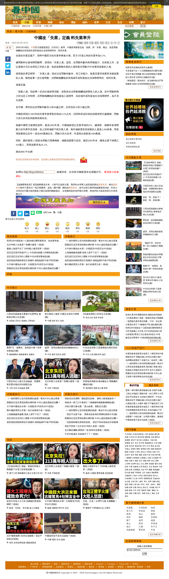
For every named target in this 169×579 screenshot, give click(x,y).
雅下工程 (13, 473)
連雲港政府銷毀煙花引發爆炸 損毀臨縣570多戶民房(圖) (33, 260)
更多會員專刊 (155, 87)
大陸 (26, 22)
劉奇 (130, 490)
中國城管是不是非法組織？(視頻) (60, 536)
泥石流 (58, 354)
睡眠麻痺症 (23, 354)
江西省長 (31, 321)
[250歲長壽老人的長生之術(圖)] (100, 293)
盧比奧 (156, 434)
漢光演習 (140, 437)
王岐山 (127, 449)
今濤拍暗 (143, 508)
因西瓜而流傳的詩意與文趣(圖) (139, 67)
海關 (154, 481)
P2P (146, 470)
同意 (156, 6)
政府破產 (109, 473)
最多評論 (134, 385)
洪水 (136, 443)
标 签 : (9, 47)
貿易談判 (158, 449)
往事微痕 (135, 458)
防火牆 (127, 473)
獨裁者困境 (31, 543)
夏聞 (153, 514)
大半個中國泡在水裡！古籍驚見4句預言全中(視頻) (30, 264)
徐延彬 (12, 321)
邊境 (53, 354)
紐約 (85, 22)
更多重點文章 (155, 300)
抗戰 (135, 487)
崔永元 (143, 452)
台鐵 (152, 437)
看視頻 (121, 567)
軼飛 (128, 514)
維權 (132, 473)
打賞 (91, 43)
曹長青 (142, 530)
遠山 (141, 514)
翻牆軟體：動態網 (135, 567)
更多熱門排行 (155, 380)
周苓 (128, 517)
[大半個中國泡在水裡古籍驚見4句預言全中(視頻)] (62, 480)
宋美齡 (151, 487)
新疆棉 (127, 443)
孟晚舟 (133, 449)
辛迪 (153, 530)
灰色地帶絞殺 (20, 543)
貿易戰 (127, 440)
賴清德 (151, 434)
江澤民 (137, 452)
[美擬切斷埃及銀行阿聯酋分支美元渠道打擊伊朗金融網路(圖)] (134, 254)
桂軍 (130, 487)
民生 (143, 484)
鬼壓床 (31, 354)
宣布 (15, 388)
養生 (126, 496)
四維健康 (130, 530)
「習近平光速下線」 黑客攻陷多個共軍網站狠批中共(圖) (91, 414)
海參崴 (135, 467)
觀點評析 (26, 26)
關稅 (138, 449)
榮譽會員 (102, 184)
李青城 (154, 523)
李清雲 (100, 318)
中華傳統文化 (98, 508)
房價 (126, 470)
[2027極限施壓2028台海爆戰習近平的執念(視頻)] (24, 514)
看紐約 (92, 567)
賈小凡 (129, 511)
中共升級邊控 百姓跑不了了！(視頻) (81, 434)
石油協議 (21, 388)
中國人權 (48, 26)
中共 (87, 354)
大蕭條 (93, 473)
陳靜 (141, 517)
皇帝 (139, 490)
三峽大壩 (153, 440)
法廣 (149, 458)
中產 (130, 467)
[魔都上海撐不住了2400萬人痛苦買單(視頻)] (100, 445)
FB (160, 458)
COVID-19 (133, 437)
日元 (142, 464)
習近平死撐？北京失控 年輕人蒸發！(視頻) (85, 426)
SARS (140, 478)
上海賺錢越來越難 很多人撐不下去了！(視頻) (86, 252)
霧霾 (150, 470)
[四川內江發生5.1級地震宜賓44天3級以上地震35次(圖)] (134, 277)
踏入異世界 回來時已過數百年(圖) (140, 77)
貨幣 (157, 461)
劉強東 (155, 467)
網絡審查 (155, 473)
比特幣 (133, 464)
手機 (135, 493)
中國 (7, 51)
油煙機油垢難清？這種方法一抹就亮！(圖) (144, 360)
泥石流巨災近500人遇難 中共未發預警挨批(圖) (28, 256)
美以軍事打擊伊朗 (134, 139)
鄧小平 (157, 487)
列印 (102, 43)
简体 (86, 43)
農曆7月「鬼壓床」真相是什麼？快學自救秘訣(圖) (153, 269)
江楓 (141, 526)
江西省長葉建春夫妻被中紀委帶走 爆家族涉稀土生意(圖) (153, 212)
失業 (49, 388)
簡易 (153, 508)
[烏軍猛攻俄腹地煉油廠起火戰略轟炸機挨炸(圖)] (100, 360)
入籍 (135, 484)
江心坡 (135, 478)
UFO (144, 446)
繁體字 (88, 508)
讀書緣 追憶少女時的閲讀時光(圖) (140, 84)
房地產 (151, 464)
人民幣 (127, 464)
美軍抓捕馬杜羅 (133, 147)
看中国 (27, 11)
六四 (155, 443)
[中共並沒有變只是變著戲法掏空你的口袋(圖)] (100, 326)
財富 (126, 467)
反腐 (144, 455)
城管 (54, 539)
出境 (91, 354)
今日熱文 (12, 287)
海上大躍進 (34, 508)
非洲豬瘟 (136, 470)
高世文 (18, 321)
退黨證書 (81, 567)
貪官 (132, 455)
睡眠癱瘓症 (13, 354)
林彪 (126, 490)
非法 (58, 539)
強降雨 (55, 508)
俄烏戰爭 (89, 388)
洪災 (67, 508)
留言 (97, 43)
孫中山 (139, 487)
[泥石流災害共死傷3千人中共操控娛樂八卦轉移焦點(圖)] (134, 174)
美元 (153, 461)
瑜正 (128, 526)
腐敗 (140, 455)
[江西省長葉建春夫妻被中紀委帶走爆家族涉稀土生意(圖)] (24, 293)
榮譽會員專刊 (134, 62)
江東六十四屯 (137, 476)
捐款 (56, 564)
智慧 (126, 493)
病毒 (126, 437)
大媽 (160, 467)
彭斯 (148, 449)
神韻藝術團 (47, 567)
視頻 (9, 440)
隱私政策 (89, 564)
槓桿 (149, 461)
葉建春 (24, 321)
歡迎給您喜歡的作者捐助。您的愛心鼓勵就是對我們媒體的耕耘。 (46, 159)
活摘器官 (128, 476)
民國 (126, 487)
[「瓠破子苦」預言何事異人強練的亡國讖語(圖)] (134, 243)
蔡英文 (145, 467)
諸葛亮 (143, 490)
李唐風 (154, 517)
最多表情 (153, 385)
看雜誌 (70, 567)
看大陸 (19, 31)
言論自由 (156, 478)
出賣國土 (145, 440)
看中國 (157, 455)
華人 (137, 481)
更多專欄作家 (155, 534)
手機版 (80, 43)
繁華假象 (100, 473)
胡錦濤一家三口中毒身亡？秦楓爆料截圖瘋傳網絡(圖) (90, 402)
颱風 (49, 508)
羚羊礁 (26, 508)
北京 (150, 467)
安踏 (62, 321)
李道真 (142, 511)
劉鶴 (126, 452)
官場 (38, 22)
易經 (149, 490)
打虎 (149, 455)
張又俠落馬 (131, 143)
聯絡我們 (46, 564)
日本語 (135, 564)
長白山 (155, 476)
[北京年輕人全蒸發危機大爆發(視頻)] (62, 360)
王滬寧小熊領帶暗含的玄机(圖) (139, 376)
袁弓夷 (141, 443)
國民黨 (147, 437)
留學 (150, 481)
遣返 (158, 481)
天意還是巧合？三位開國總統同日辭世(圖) (144, 71)
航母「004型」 (15, 508)
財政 (160, 464)
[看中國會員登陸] (144, 34)
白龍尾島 (128, 478)
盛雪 (64, 354)
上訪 (143, 473)
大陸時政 (15, 26)
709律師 (138, 473)
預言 (11, 543)
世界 (96, 22)
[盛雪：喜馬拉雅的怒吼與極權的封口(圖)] (62, 326)
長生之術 (89, 318)
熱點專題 (131, 134)
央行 (140, 461)
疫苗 (126, 446)
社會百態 (37, 26)
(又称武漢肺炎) (138, 434)
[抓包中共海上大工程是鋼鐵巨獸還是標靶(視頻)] (24, 480)
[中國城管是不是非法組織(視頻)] (62, 514)
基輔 (95, 388)
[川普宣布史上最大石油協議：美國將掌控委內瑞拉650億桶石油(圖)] (24, 360)
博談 (73, 22)
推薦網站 (22, 567)
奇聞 (131, 22)
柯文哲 (131, 446)
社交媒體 (155, 458)
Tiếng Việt (124, 564)
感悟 (130, 493)
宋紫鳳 (129, 508)
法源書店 (60, 567)
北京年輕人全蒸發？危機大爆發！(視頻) (25, 245)
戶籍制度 (55, 388)
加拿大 (131, 461)
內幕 (154, 452)
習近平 (133, 440)
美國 (50, 22)
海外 (148, 484)
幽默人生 (155, 490)
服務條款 (77, 564)
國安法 (157, 437)
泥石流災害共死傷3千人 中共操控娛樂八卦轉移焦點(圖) (32, 252)
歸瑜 (153, 511)
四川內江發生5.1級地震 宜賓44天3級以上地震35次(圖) (153, 280)
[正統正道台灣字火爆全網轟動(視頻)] (100, 480)
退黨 (159, 443)
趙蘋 (153, 520)
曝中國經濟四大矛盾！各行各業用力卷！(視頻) (86, 264)
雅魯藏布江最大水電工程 (28, 473)
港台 (61, 22)
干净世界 (34, 567)
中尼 (49, 354)
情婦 (136, 455)
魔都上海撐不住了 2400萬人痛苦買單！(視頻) (28, 248)
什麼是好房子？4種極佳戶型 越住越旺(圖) (144, 324)
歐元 (138, 464)
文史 (108, 22)
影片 (143, 22)
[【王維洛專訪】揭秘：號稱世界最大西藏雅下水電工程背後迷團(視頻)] (24, 445)
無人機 (100, 388)
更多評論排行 (155, 423)
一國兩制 (128, 458)
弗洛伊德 (138, 446)
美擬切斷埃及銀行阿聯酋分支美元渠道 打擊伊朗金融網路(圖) (153, 257)
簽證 (126, 484)
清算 (53, 321)
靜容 (141, 523)
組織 (63, 539)
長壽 (95, 318)
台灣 (140, 467)
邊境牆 (143, 449)
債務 (144, 461)
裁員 (88, 473)
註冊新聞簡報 (134, 541)
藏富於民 (97, 354)
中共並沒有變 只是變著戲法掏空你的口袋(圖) (152, 292)
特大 (107, 43)
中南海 (149, 452)
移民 (141, 481)
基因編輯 (156, 470)
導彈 (105, 388)
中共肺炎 (128, 434)
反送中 (127, 455)
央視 (133, 481)
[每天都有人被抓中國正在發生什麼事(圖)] (62, 293)
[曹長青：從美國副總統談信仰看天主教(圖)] (134, 220)
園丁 (128, 520)
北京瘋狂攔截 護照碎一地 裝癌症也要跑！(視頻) (87, 430)
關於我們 (65, 564)
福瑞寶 (111, 567)
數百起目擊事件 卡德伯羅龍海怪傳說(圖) (143, 338)
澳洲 (158, 484)
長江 (132, 443)
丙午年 (61, 508)
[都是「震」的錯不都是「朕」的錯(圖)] (134, 197)
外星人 (148, 493)
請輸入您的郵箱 (144, 546)
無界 (149, 567)
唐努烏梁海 (147, 476)
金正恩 (157, 446)
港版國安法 (149, 443)
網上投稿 (35, 564)
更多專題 (157, 151)
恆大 (58, 321)
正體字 (107, 508)
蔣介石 (146, 487)
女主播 (128, 481)
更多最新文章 (155, 341)
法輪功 (148, 473)
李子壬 (154, 526)
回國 (130, 484)
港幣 (146, 464)
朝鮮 (126, 461)
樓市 (156, 464)
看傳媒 (101, 567)
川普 (11, 388)
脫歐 (136, 461)
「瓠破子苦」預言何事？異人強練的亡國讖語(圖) (153, 246)
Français (111, 564)
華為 (152, 446)
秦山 (128, 523)
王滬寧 (131, 452)
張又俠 (139, 440)
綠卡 (139, 484)
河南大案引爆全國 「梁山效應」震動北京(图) (86, 406)
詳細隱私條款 (154, 3)
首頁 (15, 22)
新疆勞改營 (148, 478)
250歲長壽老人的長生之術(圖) (97, 314)
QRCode (47, 212)
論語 (104, 354)
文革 (157, 493)
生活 (119, 22)
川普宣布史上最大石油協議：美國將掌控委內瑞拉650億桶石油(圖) (153, 189)
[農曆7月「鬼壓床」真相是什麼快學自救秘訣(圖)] (24, 326)
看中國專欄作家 (135, 503)
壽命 (153, 493)
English (99, 564)
